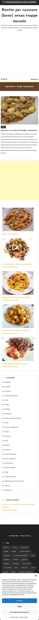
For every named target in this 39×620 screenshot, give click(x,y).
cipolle (13, 551)
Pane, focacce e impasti (13, 418)
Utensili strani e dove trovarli (14, 481)
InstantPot (8, 414)
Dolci (6, 400)
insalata (6, 564)
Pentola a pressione (11, 427)
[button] (36, 576)
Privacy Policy (23, 617)
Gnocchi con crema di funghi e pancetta (19, 130)
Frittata (7, 405)
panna (5, 572)
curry (33, 555)
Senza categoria (10, 459)
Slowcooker (9, 463)
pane (33, 568)
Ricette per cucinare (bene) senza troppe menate (19, 15)
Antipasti (8, 382)
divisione (6, 560)
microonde (26, 564)
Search (33, 79)
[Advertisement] (19, 57)
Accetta (19, 601)
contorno (6, 555)
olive (16, 568)
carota (14, 547)
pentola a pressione (26, 572)
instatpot (15, 564)
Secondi (7, 450)
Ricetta (7, 445)
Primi (3, 127)
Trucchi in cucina (10, 477)
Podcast (7, 436)
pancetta (24, 568)
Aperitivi (7, 387)
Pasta (7, 423)
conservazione (24, 551)
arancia (6, 547)
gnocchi (24, 560)
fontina (15, 560)
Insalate (7, 409)
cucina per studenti (11, 396)
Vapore (7, 486)
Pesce (7, 432)
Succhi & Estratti (10, 468)
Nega (19, 606)
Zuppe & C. (8, 490)
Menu (5, 79)
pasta (13, 572)
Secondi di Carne (10, 454)
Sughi (6, 472)
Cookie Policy (14, 617)
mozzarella (7, 568)
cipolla (5, 551)
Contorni (8, 391)
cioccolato (24, 547)
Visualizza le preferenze (19, 612)
